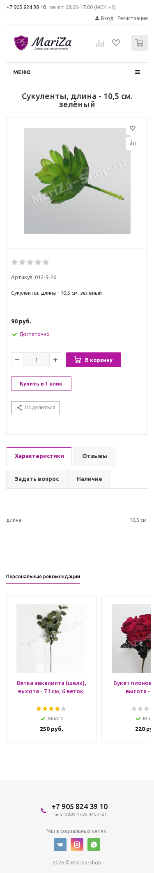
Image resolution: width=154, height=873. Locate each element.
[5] (46, 262)
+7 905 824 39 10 (26, 7)
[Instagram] (77, 844)
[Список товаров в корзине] (140, 49)
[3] (30, 262)
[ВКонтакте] (60, 844)
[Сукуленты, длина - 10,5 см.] (77, 181)
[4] (38, 262)
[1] (15, 262)
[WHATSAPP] (93, 844)
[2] (23, 262)
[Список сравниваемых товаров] (100, 46)
